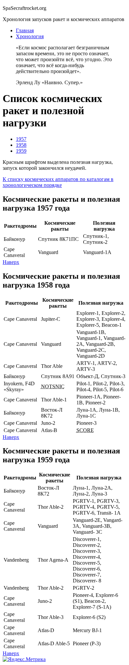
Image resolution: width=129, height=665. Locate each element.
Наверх (11, 262)
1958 (21, 145)
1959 (21, 151)
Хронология (30, 36)
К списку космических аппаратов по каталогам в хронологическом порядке (58, 182)
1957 (21, 139)
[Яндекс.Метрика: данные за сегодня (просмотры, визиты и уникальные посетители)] (24, 659)
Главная (25, 30)
